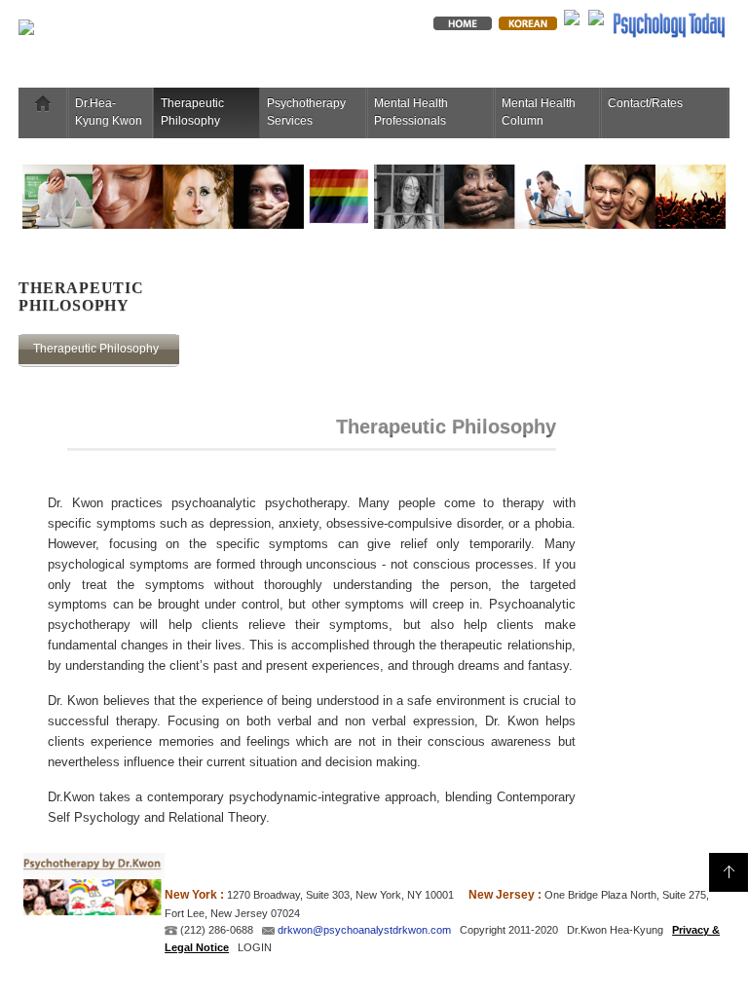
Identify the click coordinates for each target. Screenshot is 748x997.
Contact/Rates (645, 103)
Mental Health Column (539, 112)
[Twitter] (572, 16)
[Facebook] (596, 16)
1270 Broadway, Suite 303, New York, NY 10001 (340, 895)
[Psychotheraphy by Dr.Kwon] (191, 32)
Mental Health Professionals (411, 112)
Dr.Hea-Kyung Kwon (108, 112)
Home (43, 103)
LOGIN (255, 947)
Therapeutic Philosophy (192, 112)
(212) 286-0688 (215, 930)
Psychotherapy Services (306, 112)
